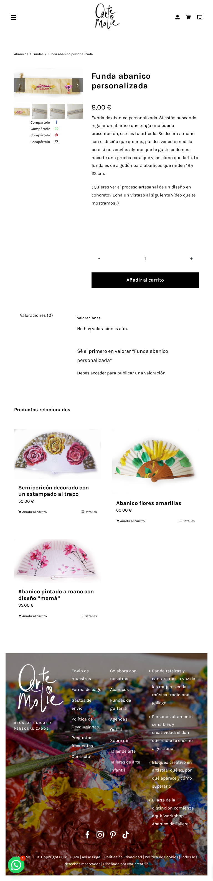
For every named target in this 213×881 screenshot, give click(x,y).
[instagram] (100, 834)
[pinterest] (112, 834)
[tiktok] (125, 834)
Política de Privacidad (123, 857)
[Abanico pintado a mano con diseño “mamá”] (57, 561)
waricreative (137, 864)
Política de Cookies (161, 857)
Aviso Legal (92, 857)
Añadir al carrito (145, 280)
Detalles (91, 512)
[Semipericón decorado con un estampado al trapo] (57, 454)
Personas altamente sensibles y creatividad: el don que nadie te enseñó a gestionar (172, 732)
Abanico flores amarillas (148, 503)
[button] (16, 865)
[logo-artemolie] (106, 4)
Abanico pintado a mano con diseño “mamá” (56, 594)
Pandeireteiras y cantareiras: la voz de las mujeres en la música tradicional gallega (173, 686)
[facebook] (87, 834)
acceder (98, 373)
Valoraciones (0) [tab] (36, 315)
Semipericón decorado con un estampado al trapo (53, 490)
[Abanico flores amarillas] (155, 461)
